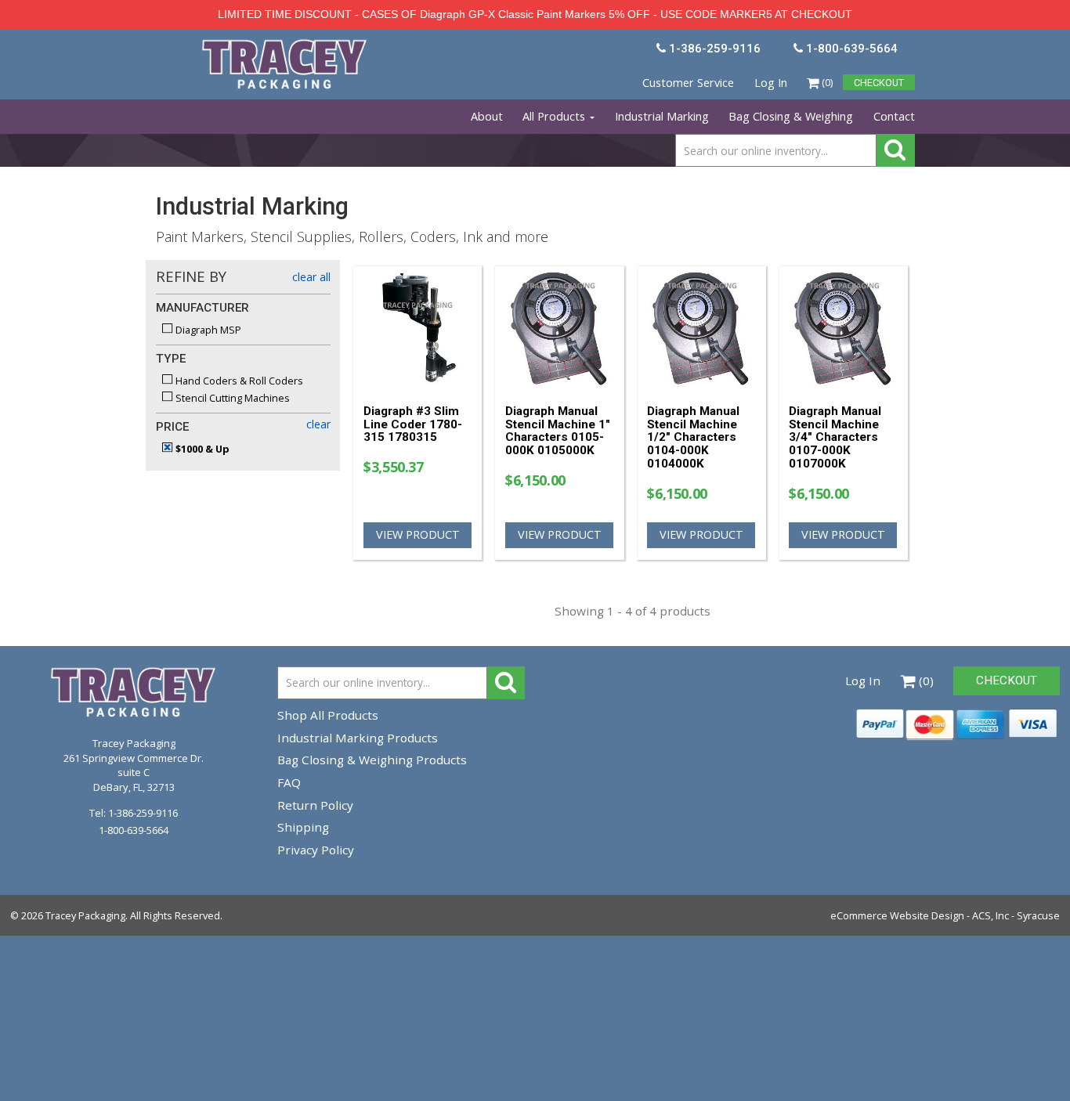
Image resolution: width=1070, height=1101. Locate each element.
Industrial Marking (662, 116)
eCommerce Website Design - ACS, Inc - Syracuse (945, 915)
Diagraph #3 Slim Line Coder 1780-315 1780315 (412, 424)
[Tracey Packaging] (286, 46)
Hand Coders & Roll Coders (238, 381)
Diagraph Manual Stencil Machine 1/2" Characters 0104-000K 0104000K (693, 437)
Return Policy (315, 805)
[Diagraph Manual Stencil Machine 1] (559, 329)
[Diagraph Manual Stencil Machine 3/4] (843, 329)
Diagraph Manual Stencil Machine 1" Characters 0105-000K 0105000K (557, 430)
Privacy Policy (315, 849)
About (487, 116)
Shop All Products (327, 715)
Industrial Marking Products (357, 737)
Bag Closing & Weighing (790, 116)
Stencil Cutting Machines (231, 398)
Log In (770, 82)
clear (318, 424)
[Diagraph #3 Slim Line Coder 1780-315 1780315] (417, 329)
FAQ (289, 782)
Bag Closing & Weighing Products (372, 759)
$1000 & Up (201, 449)
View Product (418, 534)
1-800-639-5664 (133, 830)
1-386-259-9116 (143, 813)
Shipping (303, 827)
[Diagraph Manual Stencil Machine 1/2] (701, 329)
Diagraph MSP (207, 330)
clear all (311, 276)
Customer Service (688, 82)
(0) (826, 82)
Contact (894, 116)
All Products (555, 116)
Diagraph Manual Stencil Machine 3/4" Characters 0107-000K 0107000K (835, 437)
